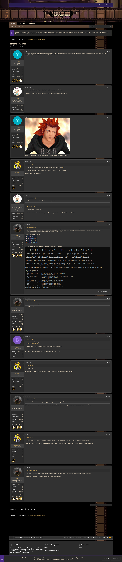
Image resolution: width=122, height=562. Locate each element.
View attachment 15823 (32, 343)
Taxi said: (29, 339)
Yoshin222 (14, 46)
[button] (27, 23)
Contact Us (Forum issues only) (72, 538)
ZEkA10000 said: (31, 207)
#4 (109, 161)
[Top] (107, 537)
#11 (109, 434)
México (21, 247)
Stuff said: (29, 164)
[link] (65, 90)
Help (104, 538)
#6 (109, 224)
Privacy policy (97, 538)
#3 (109, 117)
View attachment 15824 (32, 348)
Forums (46, 547)
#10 (109, 396)
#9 (109, 362)
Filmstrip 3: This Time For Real (23, 538)
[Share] (107, 51)
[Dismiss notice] (109, 32)
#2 (109, 88)
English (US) (38, 538)
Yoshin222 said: (31, 198)
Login (80, 547)
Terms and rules (87, 538)
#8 (109, 336)
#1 (109, 51)
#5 (109, 195)
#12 (109, 468)
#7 (109, 298)
